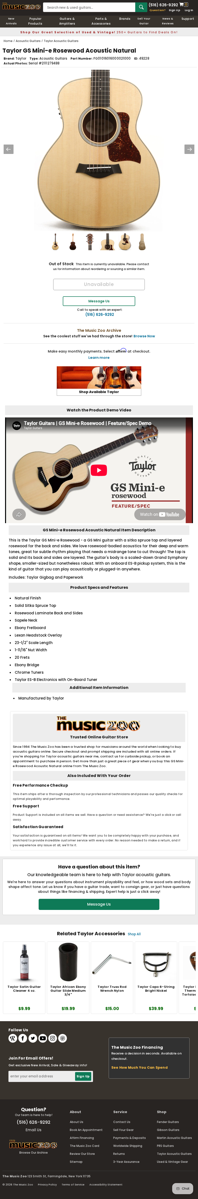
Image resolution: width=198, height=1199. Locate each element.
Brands (124, 19)
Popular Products (35, 21)
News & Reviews (168, 21)
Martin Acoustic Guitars (174, 1138)
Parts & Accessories (101, 21)
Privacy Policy (47, 1184)
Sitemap (76, 1162)
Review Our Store (82, 1154)
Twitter (32, 1038)
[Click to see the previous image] (8, 149)
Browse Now (144, 336)
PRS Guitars (165, 1146)
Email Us (34, 1129)
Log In (189, 10)
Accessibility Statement (105, 1184)
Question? (157, 10)
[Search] (141, 7)
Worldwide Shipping (127, 1146)
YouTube (42, 1038)
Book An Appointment (86, 1130)
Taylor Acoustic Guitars (174, 1154)
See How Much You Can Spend (139, 1067)
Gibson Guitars (168, 1130)
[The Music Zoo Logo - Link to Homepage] (21, 6)
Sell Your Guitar (143, 21)
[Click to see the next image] (189, 149)
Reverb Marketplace (12, 1038)
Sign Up (174, 10)
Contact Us (121, 1122)
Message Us (99, 301)
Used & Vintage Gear (172, 1162)
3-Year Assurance (126, 1162)
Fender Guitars (168, 1122)
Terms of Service (73, 1184)
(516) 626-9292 (163, 4)
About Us (76, 1122)
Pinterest (62, 1038)
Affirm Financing (82, 1138)
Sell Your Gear (123, 1130)
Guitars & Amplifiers (67, 21)
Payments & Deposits (129, 1138)
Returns (119, 1154)
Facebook (22, 1038)
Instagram (52, 1038)
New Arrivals (11, 21)
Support (188, 19)
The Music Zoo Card (84, 1146)
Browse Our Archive (33, 1152)
